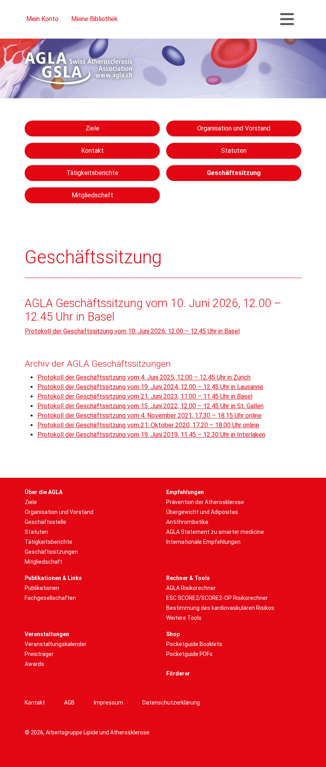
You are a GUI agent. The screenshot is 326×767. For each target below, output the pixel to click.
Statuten (233, 150)
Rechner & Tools (188, 578)
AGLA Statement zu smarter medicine (215, 532)
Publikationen (42, 588)
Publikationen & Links (53, 578)
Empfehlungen (185, 492)
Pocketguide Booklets (194, 644)
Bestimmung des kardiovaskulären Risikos (220, 608)
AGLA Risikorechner (191, 588)
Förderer (178, 673)
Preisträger (39, 654)
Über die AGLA (43, 492)
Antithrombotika (187, 522)
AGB (69, 702)
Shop (173, 634)
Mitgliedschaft (92, 195)
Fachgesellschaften (50, 598)
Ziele (92, 128)
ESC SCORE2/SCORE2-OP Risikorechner (217, 598)
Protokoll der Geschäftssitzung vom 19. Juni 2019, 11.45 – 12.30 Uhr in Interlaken (151, 434)
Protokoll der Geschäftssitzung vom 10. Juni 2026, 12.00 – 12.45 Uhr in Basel (132, 331)
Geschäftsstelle (45, 522)
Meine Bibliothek (94, 19)
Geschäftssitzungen (51, 552)
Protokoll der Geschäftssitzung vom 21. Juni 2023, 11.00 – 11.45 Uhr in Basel (144, 396)
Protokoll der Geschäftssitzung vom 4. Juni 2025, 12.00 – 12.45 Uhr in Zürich (143, 377)
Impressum (108, 702)
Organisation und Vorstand (233, 128)
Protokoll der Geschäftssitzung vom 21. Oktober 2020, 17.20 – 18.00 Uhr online (148, 425)
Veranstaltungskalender (56, 644)
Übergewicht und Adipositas (202, 512)
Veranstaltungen (47, 634)
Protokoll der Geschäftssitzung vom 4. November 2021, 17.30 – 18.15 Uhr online (149, 415)
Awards (34, 664)
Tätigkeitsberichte (92, 173)
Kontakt (92, 150)
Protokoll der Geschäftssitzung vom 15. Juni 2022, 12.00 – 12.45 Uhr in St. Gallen (150, 406)
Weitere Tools (184, 618)
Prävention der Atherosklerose (205, 502)
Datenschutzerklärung (171, 702)
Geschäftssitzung (234, 173)
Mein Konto (42, 19)
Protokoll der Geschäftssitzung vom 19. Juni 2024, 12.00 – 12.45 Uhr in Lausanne (150, 387)
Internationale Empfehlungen (203, 542)
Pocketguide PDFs (189, 654)
